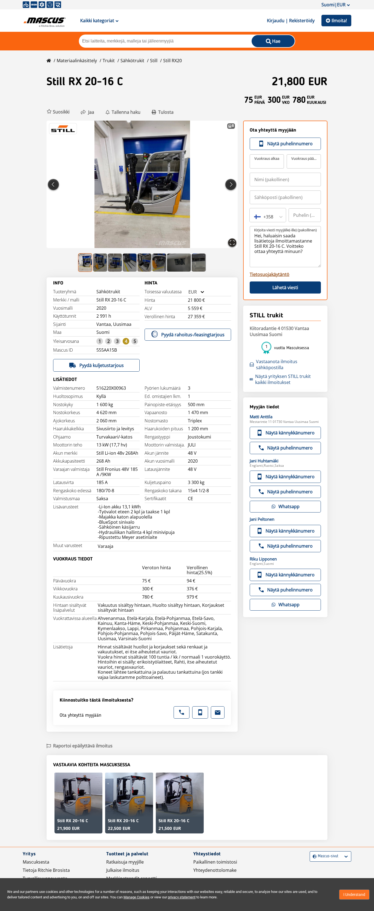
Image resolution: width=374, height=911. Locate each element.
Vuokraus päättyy (304, 158)
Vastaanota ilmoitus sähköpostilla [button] (276, 364)
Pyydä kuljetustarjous (101, 365)
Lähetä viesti (285, 287)
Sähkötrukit (132, 61)
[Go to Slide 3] (115, 263)
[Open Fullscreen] (232, 242)
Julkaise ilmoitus (122, 870)
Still (153, 61)
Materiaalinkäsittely (77, 61)
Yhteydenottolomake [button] (215, 870)
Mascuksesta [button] (36, 862)
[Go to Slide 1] (85, 263)
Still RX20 (172, 61)
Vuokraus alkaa (266, 158)
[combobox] (188, 292)
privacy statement (181, 897)
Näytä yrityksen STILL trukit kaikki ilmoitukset (283, 379)
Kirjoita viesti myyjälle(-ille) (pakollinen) (285, 229)
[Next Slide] (230, 184)
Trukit (109, 61)
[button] (58, 112)
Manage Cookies (136, 897)
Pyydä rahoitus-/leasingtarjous (193, 335)
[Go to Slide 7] (179, 263)
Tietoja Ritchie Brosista (46, 870)
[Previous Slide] (53, 184)
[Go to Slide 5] (144, 263)
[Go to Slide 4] (130, 263)
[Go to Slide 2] (100, 263)
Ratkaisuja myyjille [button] (125, 862)
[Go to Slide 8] (199, 263)
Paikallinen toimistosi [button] (215, 862)
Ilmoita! (339, 21)
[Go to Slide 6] (159, 263)
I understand (354, 894)
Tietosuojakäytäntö (269, 274)
